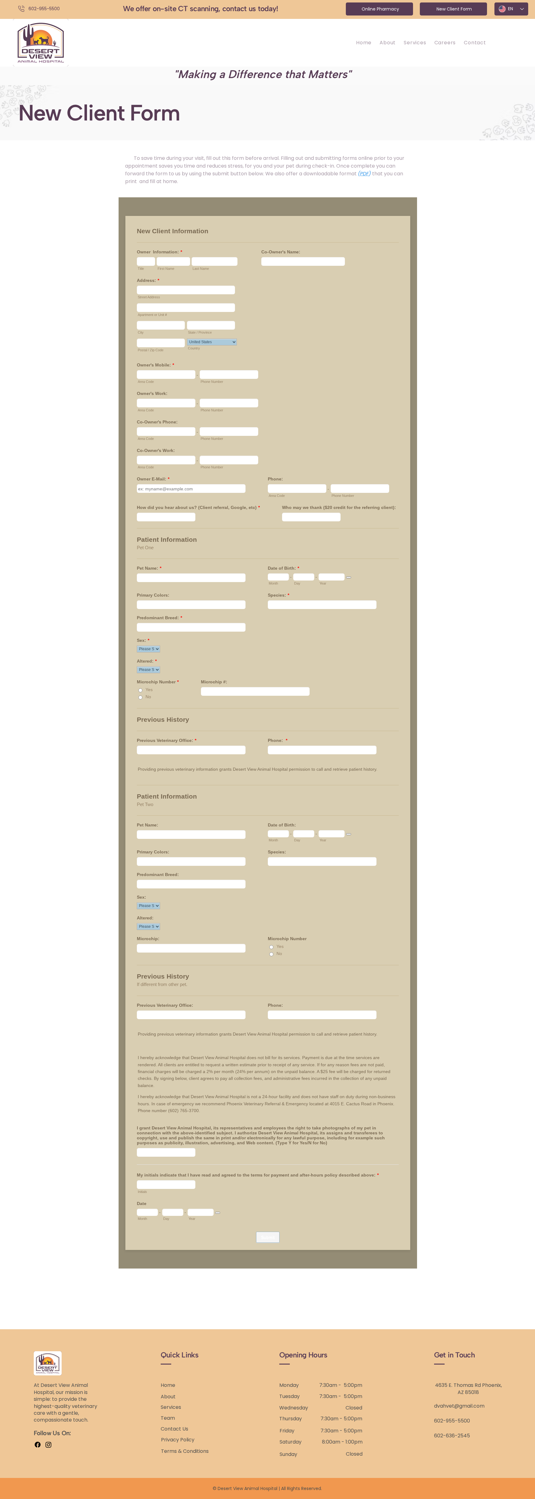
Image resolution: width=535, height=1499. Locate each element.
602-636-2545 (452, 1435)
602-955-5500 (452, 1420)
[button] (415, 43)
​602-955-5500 (44, 9)
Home (168, 1385)
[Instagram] (48, 1445)
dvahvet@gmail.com (459, 1405)
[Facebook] (37, 1445)
